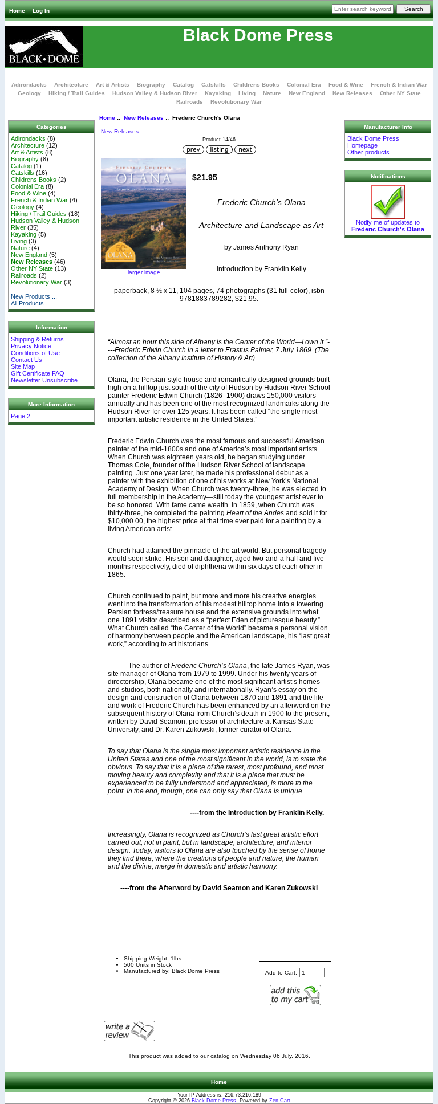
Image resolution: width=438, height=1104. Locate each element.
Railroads (189, 102)
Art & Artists (112, 85)
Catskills (213, 85)
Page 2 (20, 416)
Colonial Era (304, 85)
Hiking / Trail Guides (76, 93)
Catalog (183, 85)
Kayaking (218, 93)
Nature (272, 93)
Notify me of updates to (387, 226)
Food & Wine (345, 85)
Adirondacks (29, 85)
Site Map (23, 366)
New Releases (144, 118)
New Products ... (34, 296)
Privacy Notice (31, 346)
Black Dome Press (214, 1100)
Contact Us (26, 359)
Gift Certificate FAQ (37, 373)
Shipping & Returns (37, 339)
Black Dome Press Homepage (373, 142)
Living (247, 93)
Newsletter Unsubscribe (44, 380)
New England (307, 93)
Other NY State (400, 93)
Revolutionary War (236, 102)
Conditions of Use (35, 352)
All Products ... (31, 303)
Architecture (71, 85)
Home (17, 10)
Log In (41, 10)
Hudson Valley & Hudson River (154, 93)
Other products (368, 152)
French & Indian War (399, 85)
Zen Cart (279, 1100)
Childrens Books (256, 85)
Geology (29, 93)
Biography (151, 85)
